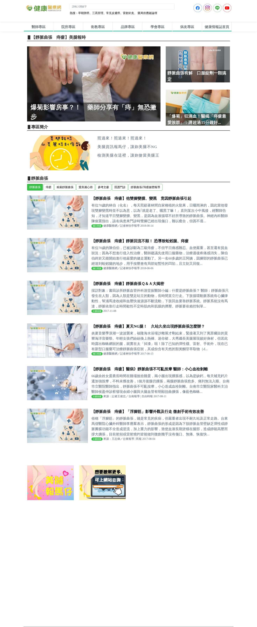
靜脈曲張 (35, 187)
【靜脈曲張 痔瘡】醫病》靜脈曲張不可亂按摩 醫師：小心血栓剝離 (149, 369)
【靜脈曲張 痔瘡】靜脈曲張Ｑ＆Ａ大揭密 (127, 283)
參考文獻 (103, 187)
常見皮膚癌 (113, 13)
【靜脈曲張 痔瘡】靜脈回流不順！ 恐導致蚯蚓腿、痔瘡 (140, 241)
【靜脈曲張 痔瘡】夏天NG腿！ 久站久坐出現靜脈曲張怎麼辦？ (148, 326)
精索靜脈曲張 (65, 187)
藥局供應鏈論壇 (147, 13)
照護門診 (120, 187)
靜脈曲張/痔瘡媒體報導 (145, 187)
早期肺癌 (83, 13)
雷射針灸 (128, 13)
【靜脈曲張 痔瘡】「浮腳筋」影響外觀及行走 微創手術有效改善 (147, 411)
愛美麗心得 (86, 187)
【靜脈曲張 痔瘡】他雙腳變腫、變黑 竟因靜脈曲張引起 (141, 198)
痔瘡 (48, 187)
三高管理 (97, 13)
